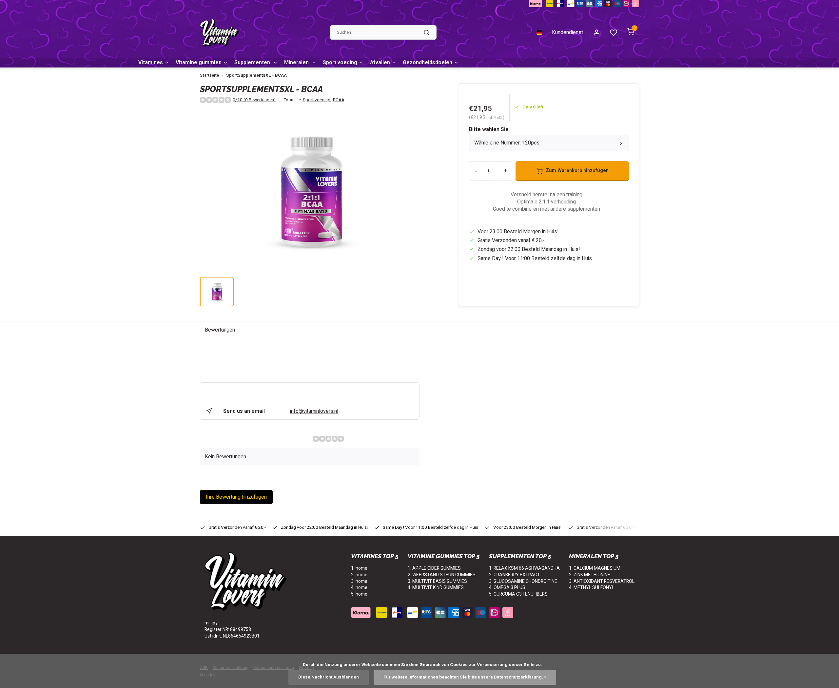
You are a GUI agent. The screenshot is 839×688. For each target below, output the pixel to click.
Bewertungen (220, 330)
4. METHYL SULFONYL (591, 587)
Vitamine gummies (199, 63)
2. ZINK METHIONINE (589, 574)
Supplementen (252, 63)
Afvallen (380, 63)
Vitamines (150, 63)
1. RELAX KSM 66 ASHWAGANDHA (524, 568)
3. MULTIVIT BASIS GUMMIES (437, 581)
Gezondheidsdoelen (427, 63)
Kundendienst (567, 32)
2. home (359, 574)
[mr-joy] (219, 33)
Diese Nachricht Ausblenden (328, 677)
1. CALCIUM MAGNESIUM (594, 568)
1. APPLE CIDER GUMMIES (434, 568)
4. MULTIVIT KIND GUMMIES (436, 587)
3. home (359, 581)
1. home (359, 568)
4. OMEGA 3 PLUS (507, 587)
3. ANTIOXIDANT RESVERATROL (601, 581)
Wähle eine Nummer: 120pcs (506, 143)
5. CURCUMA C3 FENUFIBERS (518, 594)
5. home (359, 594)
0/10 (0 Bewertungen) (254, 100)
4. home (359, 587)
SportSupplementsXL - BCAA (256, 75)
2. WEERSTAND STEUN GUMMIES (442, 574)
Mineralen (297, 63)
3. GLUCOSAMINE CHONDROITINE (523, 581)
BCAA (338, 100)
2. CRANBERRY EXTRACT (514, 574)
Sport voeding (340, 63)
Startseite (209, 75)
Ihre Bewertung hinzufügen (236, 497)
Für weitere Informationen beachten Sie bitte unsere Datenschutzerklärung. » (464, 677)
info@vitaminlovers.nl (314, 411)
